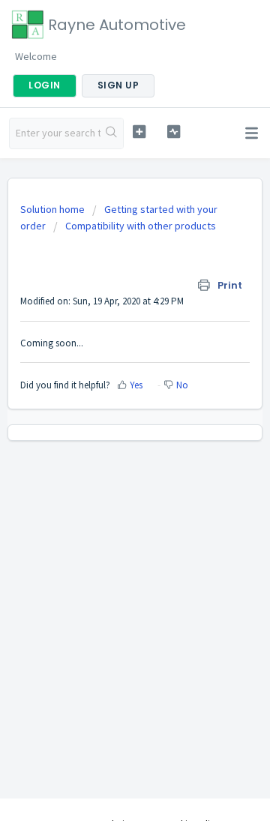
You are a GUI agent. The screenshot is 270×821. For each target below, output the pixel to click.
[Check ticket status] (173, 131)
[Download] (107, 400)
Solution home (53, 209)
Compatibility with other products (140, 225)
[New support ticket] (139, 131)
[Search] (111, 133)
